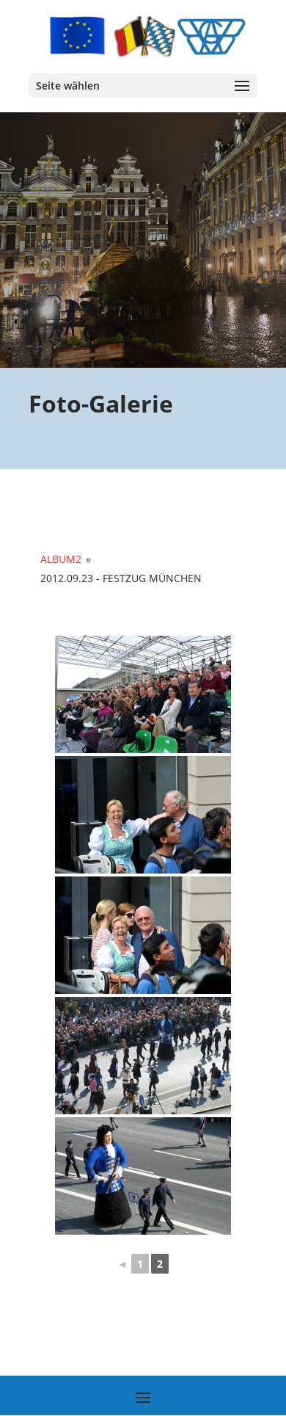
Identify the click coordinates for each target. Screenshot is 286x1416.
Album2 (60, 559)
